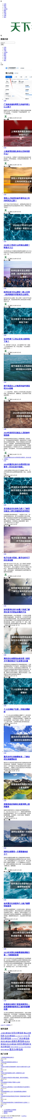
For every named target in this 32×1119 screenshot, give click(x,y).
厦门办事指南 (24, 1036)
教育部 (5, 1113)
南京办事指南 (18, 1036)
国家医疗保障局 (8, 1111)
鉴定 (5, 17)
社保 (5, 4)
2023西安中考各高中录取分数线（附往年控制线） (15, 1077)
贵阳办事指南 (27, 1047)
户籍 (5, 7)
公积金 (5, 9)
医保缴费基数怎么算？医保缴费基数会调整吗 (14, 1091)
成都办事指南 (17, 1041)
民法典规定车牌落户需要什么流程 (11, 1082)
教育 (5, 12)
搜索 (2, 44)
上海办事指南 (6, 1033)
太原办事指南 (14, 1038)
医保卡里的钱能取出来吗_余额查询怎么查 (13, 1073)
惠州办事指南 (6, 1041)
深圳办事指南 (23, 1044)
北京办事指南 (10, 1036)
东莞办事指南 (17, 1033)
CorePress (23, 1116)
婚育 (5, 10)
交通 (5, 13)
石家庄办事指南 (14, 1047)
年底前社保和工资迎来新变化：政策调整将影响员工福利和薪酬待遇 (17, 1006)
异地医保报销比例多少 (8, 1057)
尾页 (9, 1025)
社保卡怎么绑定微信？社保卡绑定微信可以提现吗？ (16, 1087)
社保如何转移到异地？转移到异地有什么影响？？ (16, 1102)
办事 (5, 15)
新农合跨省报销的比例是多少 (10, 1062)
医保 (5, 5)
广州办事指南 (23, 1038)
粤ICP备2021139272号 (7, 1117)
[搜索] (16, 63)
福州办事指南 (21, 1047)
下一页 (6, 1025)
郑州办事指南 (5, 1050)
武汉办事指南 (11, 1044)
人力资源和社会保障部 (10, 1109)
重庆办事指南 (16, 1049)
